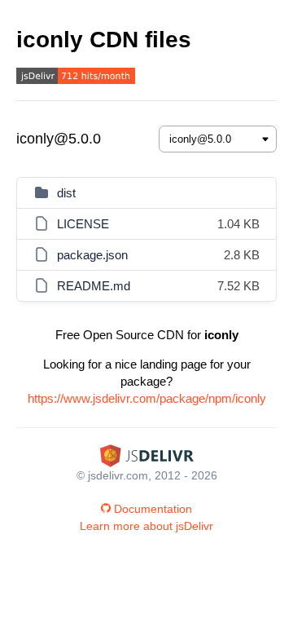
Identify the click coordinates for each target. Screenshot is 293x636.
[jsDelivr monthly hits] (75, 78)
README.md (93, 286)
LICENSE (83, 224)
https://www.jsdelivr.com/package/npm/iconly (147, 398)
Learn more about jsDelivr (146, 525)
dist (66, 193)
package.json (92, 255)
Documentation (153, 508)
